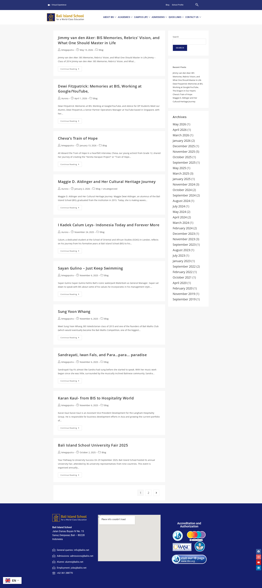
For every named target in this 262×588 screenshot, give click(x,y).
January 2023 (182, 261)
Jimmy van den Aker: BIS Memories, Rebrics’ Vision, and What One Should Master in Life (109, 40)
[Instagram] (258, 556)
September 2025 (184, 162)
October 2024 (182, 190)
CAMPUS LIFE (141, 17)
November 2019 (184, 294)
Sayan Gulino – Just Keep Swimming (90, 268)
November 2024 (184, 184)
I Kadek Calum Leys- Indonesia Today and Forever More (108, 224)
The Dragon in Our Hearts (184, 90)
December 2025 (184, 146)
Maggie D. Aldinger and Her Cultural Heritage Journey (107, 181)
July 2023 (179, 255)
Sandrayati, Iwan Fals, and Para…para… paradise (102, 354)
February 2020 (183, 288)
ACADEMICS (124, 17)
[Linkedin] (258, 567)
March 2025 (181, 173)
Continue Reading (71, 68)
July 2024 (179, 206)
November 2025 (184, 152)
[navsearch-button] (192, 5)
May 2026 (179, 124)
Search (176, 36)
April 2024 (180, 217)
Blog (101, 49)
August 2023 (181, 250)
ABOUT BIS (108, 17)
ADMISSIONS (158, 17)
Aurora (64, 98)
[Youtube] (258, 562)
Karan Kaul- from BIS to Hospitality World (96, 398)
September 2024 (184, 195)
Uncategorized (110, 188)
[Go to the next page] (156, 493)
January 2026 (182, 141)
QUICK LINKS (175, 17)
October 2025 (182, 157)
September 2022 (184, 266)
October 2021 (182, 277)
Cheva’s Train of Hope (78, 138)
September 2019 (184, 299)
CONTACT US (191, 17)
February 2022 (183, 272)
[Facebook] (258, 551)
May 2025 (179, 168)
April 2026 (180, 130)
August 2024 (181, 201)
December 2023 (184, 234)
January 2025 (182, 179)
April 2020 (180, 283)
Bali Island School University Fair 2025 (93, 445)
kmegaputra (67, 49)
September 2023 (184, 244)
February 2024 (183, 228)
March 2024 (181, 223)
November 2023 (184, 239)
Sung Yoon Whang (74, 311)
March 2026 (181, 135)
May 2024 (179, 212)
